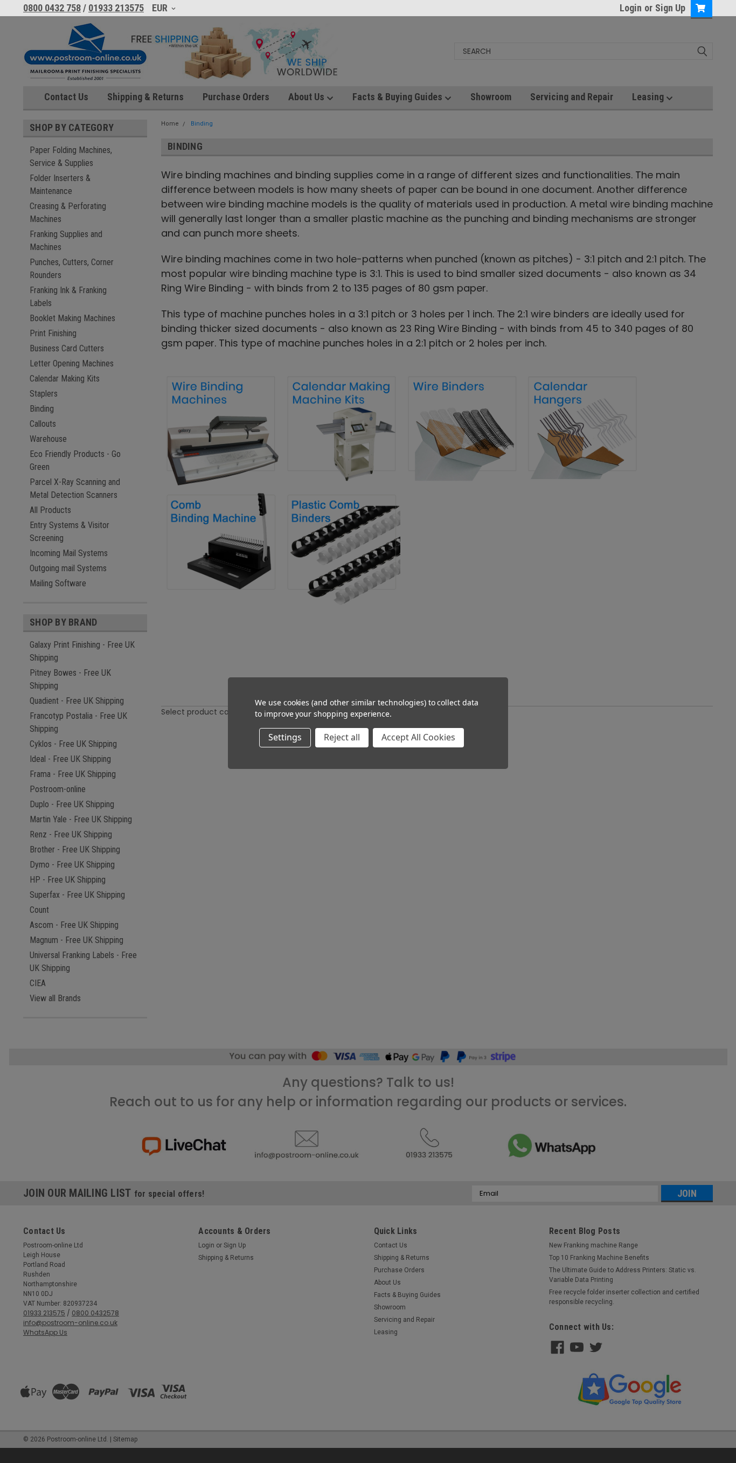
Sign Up (670, 7)
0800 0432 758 (52, 7)
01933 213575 (116, 7)
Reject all (342, 737)
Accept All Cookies (418, 737)
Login (631, 7)
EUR (161, 7)
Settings (285, 737)
